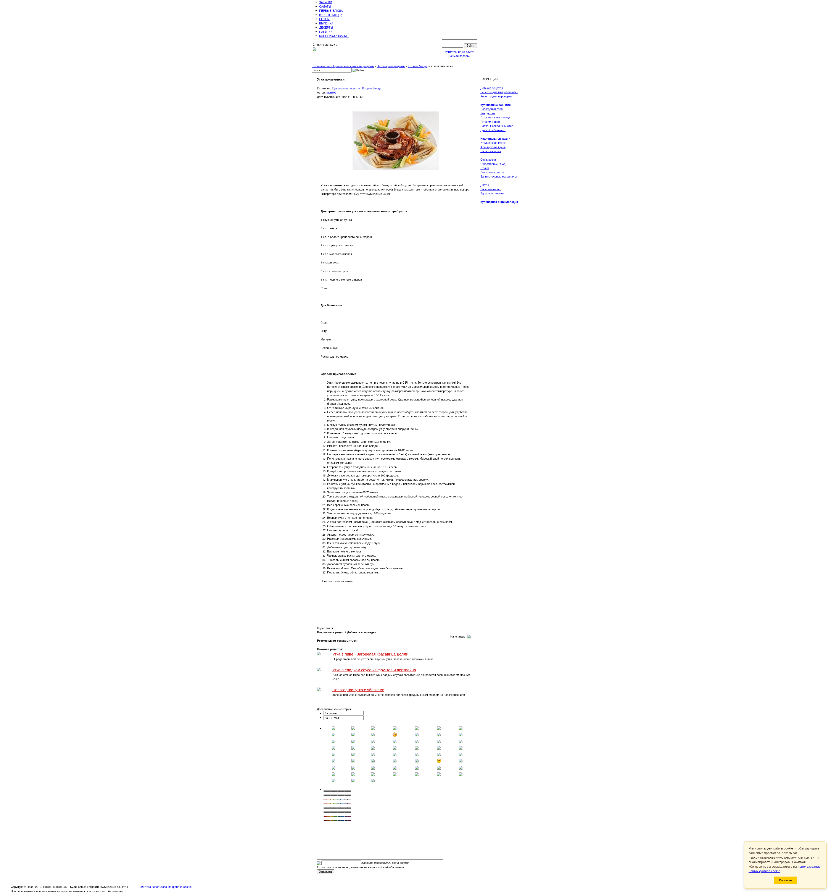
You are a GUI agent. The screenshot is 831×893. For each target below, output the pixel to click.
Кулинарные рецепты (346, 88)
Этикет (484, 168)
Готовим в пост (490, 121)
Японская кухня (490, 151)
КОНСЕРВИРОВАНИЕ (334, 36)
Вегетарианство (490, 189)
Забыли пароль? (459, 56)
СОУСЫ (324, 19)
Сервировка (488, 159)
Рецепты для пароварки (496, 96)
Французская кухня (493, 147)
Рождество (487, 113)
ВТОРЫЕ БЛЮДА (330, 15)
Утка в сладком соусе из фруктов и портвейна (374, 669)
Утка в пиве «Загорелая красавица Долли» (371, 654)
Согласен (785, 880)
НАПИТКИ (325, 32)
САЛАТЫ (325, 6)
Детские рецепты (491, 88)
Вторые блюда (371, 88)
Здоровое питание (492, 193)
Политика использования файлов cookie (165, 887)
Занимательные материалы (498, 176)
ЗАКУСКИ (325, 2)
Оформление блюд (493, 164)
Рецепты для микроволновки (499, 92)
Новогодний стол (491, 109)
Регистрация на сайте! (459, 52)
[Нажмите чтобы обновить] (318, 863)
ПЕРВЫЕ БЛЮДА (331, 10)
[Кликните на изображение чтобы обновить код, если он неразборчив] (318, 863)
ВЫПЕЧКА (326, 23)
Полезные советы (492, 172)
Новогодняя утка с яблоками (358, 689)
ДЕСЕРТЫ (326, 27)
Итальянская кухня (493, 142)
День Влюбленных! (493, 130)
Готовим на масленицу (495, 117)
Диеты (484, 185)
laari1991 (332, 92)
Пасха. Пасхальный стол (496, 126)
